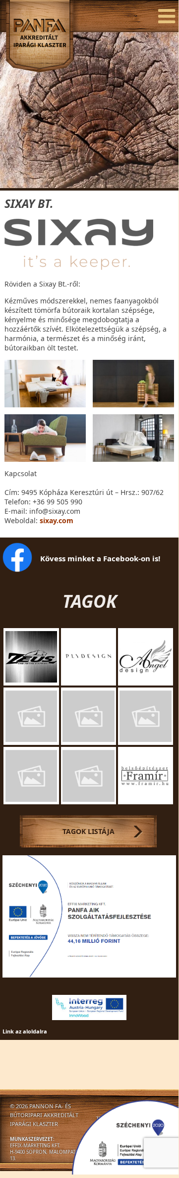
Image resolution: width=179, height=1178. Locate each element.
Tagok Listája (88, 831)
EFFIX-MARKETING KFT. (35, 1145)
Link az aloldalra (24, 1031)
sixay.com (56, 520)
